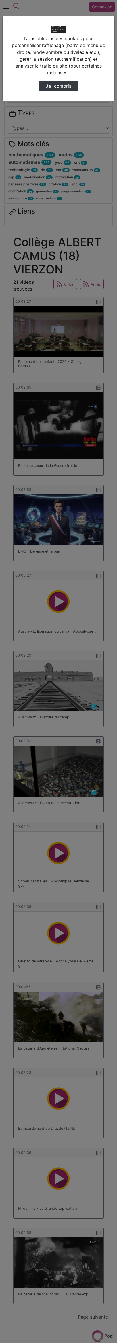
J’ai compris (58, 86)
